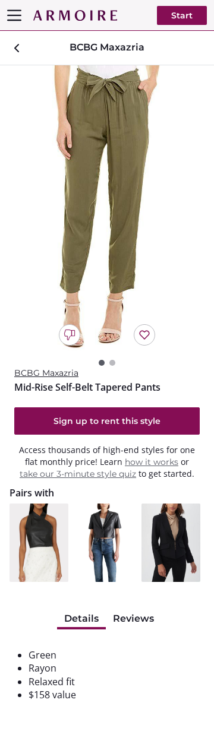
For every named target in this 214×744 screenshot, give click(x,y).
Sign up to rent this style (107, 421)
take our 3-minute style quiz (78, 473)
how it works (151, 462)
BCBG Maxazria (46, 373)
